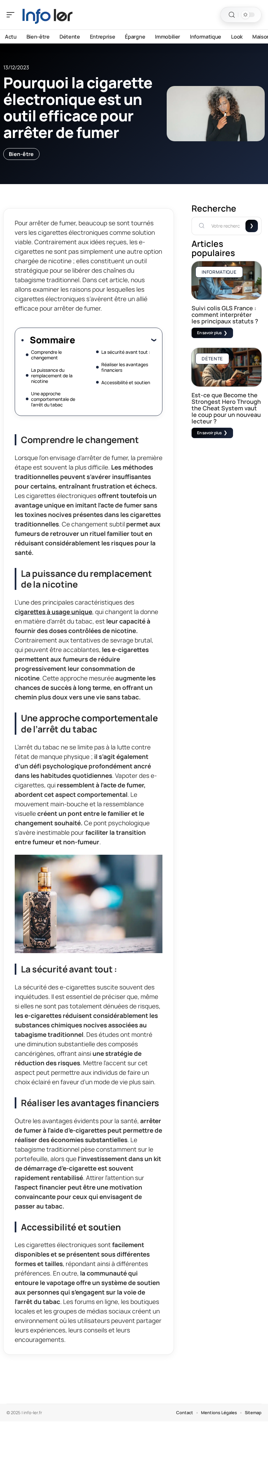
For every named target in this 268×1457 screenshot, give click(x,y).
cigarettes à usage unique (53, 612)
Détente (212, 358)
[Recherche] (231, 15)
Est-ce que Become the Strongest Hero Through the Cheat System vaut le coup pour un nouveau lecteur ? (226, 408)
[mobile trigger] (12, 14)
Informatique (219, 272)
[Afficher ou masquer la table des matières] (115, 340)
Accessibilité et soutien (125, 382)
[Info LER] (47, 14)
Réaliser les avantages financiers (124, 367)
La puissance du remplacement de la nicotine (52, 375)
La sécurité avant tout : (125, 352)
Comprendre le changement (46, 355)
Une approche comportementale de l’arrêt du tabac (53, 399)
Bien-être (21, 154)
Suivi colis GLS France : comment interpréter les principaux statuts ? (225, 314)
